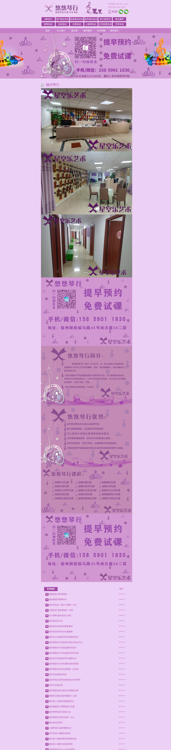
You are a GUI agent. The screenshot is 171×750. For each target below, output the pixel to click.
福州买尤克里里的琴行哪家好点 (63, 658)
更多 (121, 589)
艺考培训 (119, 24)
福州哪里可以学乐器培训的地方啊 (63, 653)
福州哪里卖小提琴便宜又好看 (62, 706)
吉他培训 (62, 24)
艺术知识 (51, 589)
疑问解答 (87, 30)
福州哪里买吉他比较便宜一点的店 (63, 669)
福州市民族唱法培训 (58, 674)
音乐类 (74, 30)
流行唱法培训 (62, 19)
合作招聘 (101, 30)
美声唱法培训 (91, 19)
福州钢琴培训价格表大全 (60, 712)
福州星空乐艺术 (56, 621)
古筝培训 (76, 24)
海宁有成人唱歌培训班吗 (60, 733)
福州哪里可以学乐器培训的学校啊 (63, 664)
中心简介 (61, 30)
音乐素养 (119, 19)
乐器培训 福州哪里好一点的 (61, 610)
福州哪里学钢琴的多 (58, 599)
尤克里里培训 (105, 24)
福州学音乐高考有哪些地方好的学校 (64, 680)
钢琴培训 (48, 24)
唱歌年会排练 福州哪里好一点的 (63, 696)
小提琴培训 (91, 24)
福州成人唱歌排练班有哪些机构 (63, 739)
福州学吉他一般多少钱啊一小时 (63, 605)
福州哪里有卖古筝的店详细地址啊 (63, 690)
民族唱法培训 (76, 19)
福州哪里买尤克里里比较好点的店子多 (65, 642)
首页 (48, 30)
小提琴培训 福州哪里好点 (60, 728)
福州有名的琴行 (56, 723)
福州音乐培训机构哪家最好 (61, 626)
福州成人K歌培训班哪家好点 (61, 701)
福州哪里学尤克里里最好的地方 (63, 648)
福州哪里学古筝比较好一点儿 (62, 717)
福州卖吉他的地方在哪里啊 (61, 632)
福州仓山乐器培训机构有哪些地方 (63, 637)
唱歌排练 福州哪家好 (58, 594)
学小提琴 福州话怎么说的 (60, 615)
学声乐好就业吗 (56, 685)
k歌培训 (48, 19)
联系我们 (114, 30)
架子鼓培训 (105, 19)
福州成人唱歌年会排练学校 (61, 744)
